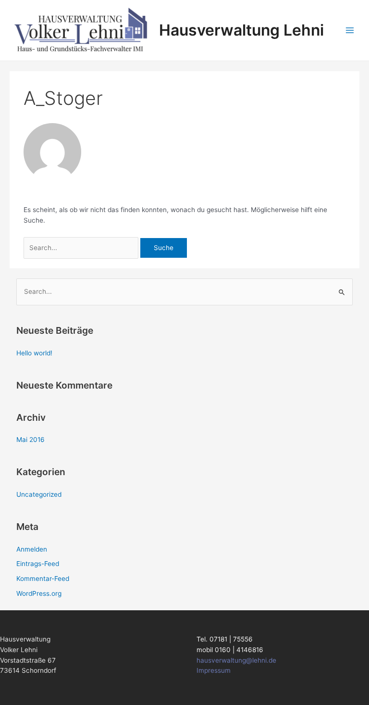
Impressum (214, 670)
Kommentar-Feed (42, 578)
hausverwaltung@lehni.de (236, 660)
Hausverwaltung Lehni (241, 30)
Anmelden (31, 549)
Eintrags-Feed (37, 563)
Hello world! (34, 353)
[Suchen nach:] (82, 248)
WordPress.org (39, 593)
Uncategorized (39, 494)
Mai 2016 (30, 439)
